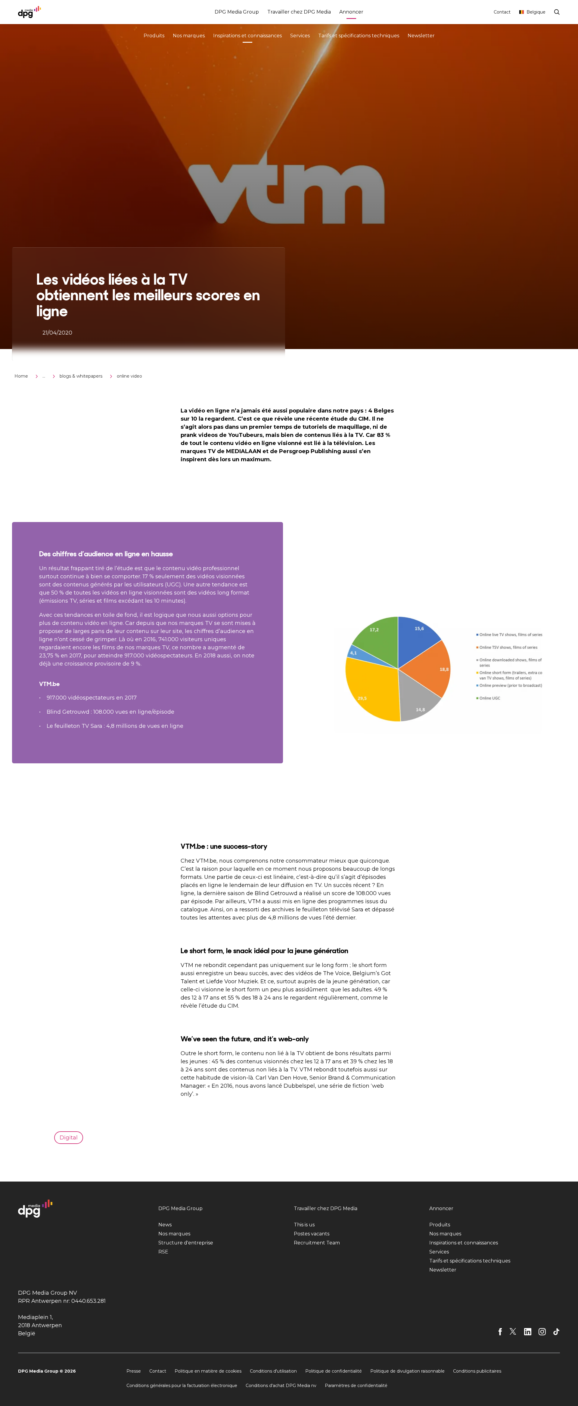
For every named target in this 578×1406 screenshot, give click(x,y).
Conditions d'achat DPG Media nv (281, 1385)
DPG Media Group (237, 12)
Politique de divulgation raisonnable (407, 1371)
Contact (502, 12)
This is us (304, 1225)
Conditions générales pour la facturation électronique (181, 1385)
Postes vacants (311, 1234)
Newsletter (421, 36)
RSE (163, 1252)
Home (21, 376)
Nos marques (189, 36)
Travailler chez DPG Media (299, 12)
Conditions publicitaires (477, 1371)
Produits (154, 36)
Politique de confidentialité (333, 1371)
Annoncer (351, 12)
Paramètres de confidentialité (356, 1385)
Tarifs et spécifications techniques (358, 36)
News (165, 1225)
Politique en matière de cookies (208, 1371)
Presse (133, 1371)
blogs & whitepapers (81, 376)
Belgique (536, 12)
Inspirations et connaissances (247, 36)
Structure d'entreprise (185, 1243)
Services (300, 36)
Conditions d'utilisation (273, 1371)
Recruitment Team (317, 1243)
